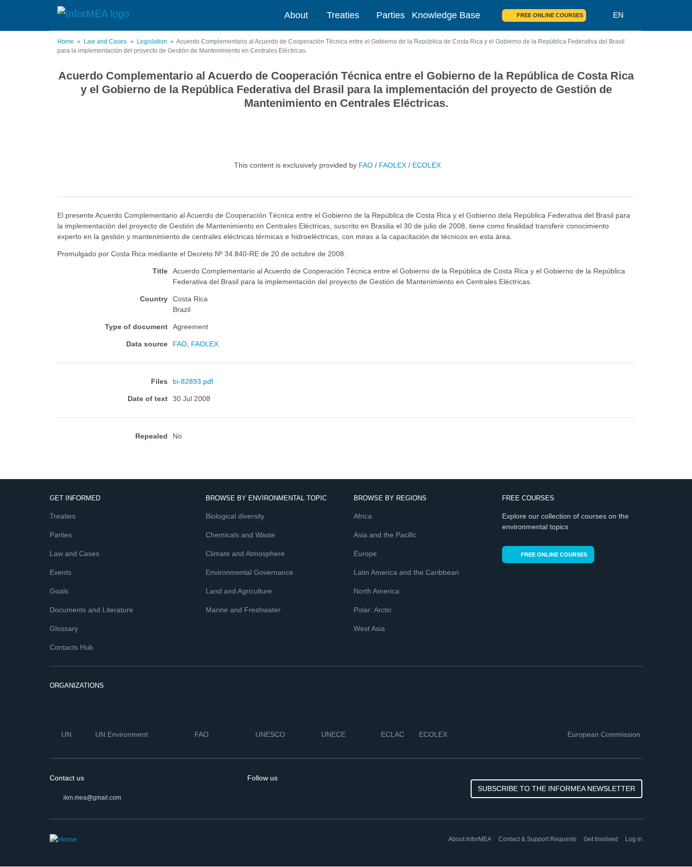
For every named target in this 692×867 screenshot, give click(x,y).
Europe (365, 553)
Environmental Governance (249, 572)
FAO (366, 165)
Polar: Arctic (373, 610)
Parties (390, 15)
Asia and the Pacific (385, 535)
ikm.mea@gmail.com (92, 797)
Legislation (152, 41)
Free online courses (550, 15)
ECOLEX (426, 165)
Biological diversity (235, 516)
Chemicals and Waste (240, 535)
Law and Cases (105, 41)
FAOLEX (392, 165)
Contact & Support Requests (537, 839)
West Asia (369, 628)
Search (599, 15)
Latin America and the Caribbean (406, 572)
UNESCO (271, 734)
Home (65, 41)
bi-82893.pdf (193, 381)
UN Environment (122, 734)
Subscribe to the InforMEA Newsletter (556, 788)
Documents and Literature (91, 610)
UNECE (334, 734)
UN (67, 734)
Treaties (343, 15)
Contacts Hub (71, 647)
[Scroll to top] (662, 837)
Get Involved (601, 839)
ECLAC (393, 734)
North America (376, 591)
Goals (59, 591)
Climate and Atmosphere (245, 553)
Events (60, 572)
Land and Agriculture (239, 591)
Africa (363, 516)
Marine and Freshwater (243, 610)
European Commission (604, 734)
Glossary (64, 628)
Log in (633, 839)
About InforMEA (469, 839)
